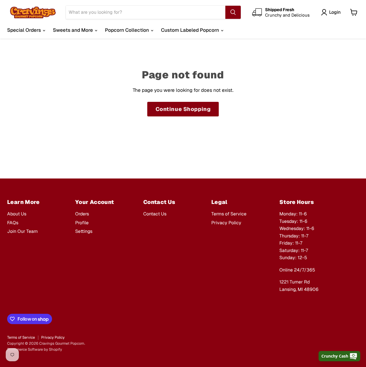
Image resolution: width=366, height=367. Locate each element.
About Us (16, 214)
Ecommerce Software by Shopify (34, 349)
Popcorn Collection (127, 30)
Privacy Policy (226, 223)
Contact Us (154, 214)
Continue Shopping (183, 109)
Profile (82, 223)
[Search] (233, 12)
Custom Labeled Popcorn (190, 30)
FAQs (12, 223)
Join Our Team (22, 231)
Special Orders (24, 30)
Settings (83, 231)
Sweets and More (73, 30)
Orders (82, 214)
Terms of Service (228, 214)
